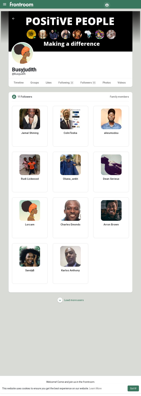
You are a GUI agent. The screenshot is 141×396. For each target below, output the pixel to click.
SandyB (29, 270)
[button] (107, 5)
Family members (119, 96)
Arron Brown (111, 224)
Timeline (19, 82)
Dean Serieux (111, 178)
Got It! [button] (133, 388)
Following (65, 82)
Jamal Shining (30, 133)
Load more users (74, 300)
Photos (107, 82)
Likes (49, 82)
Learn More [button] (95, 388)
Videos (122, 82)
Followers (87, 82)
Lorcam (29, 224)
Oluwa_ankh (70, 178)
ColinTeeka (70, 133)
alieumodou (111, 133)
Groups (34, 82)
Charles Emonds (70, 224)
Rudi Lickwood (30, 178)
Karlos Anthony (70, 270)
